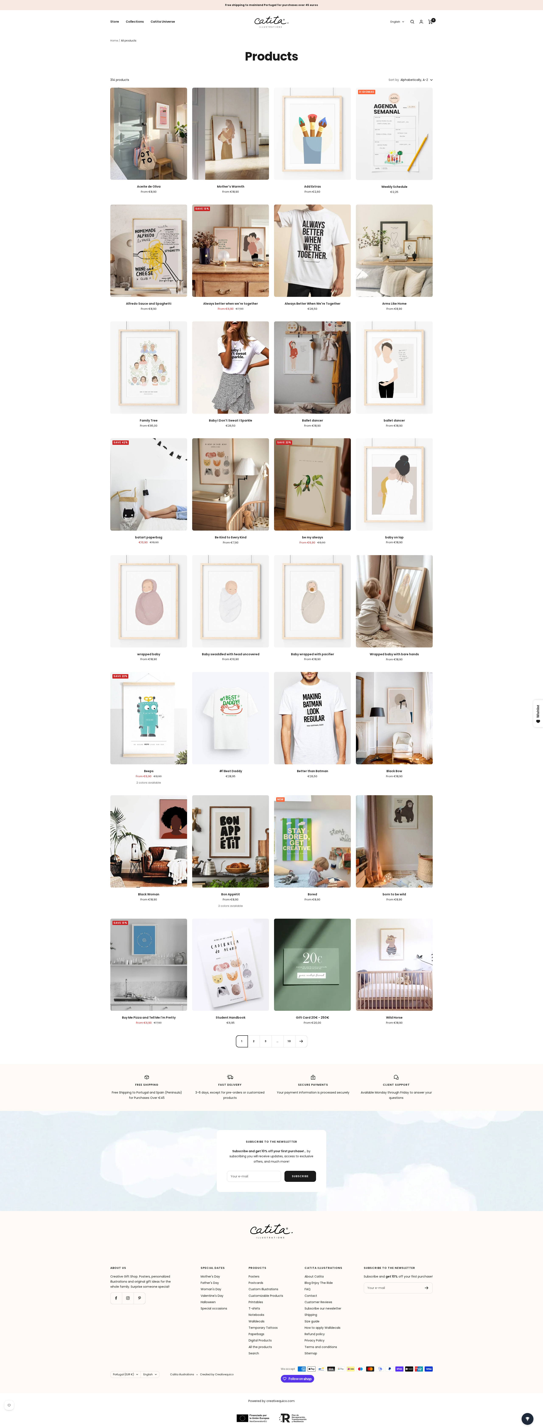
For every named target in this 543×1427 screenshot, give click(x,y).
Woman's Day (211, 1289)
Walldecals (257, 1321)
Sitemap (311, 1353)
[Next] (301, 1041)
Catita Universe (163, 22)
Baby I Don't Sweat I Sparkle (230, 420)
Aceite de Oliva (149, 186)
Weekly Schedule (394, 187)
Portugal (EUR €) (123, 1374)
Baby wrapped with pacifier (312, 654)
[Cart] (430, 22)
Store (114, 22)
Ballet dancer (312, 420)
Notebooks (256, 1315)
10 (289, 1041)
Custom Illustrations (263, 1289)
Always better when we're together (230, 304)
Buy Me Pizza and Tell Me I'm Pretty (149, 1017)
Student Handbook (230, 1017)
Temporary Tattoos (263, 1328)
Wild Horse (394, 1017)
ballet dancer (394, 420)
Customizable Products (266, 1296)
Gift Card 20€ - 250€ (312, 1017)
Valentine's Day (212, 1296)
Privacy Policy (315, 1340)
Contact (311, 1296)
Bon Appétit (230, 894)
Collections (135, 22)
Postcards (256, 1283)
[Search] (412, 22)
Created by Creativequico (217, 1374)
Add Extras (312, 186)
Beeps (149, 771)
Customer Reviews (318, 1302)
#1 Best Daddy (230, 771)
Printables (256, 1302)
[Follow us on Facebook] (116, 1298)
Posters (254, 1276)
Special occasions (214, 1308)
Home (114, 40)
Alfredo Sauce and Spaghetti (148, 304)
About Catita (314, 1276)
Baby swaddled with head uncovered (230, 654)
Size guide (312, 1321)
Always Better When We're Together (312, 304)
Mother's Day (210, 1276)
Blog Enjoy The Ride (319, 1283)
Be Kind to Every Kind (230, 537)
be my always (312, 537)
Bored (312, 894)
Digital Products (260, 1340)
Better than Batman (312, 771)
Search (254, 1353)
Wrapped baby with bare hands (394, 654)
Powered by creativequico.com (271, 1401)
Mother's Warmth (230, 186)
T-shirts (254, 1308)
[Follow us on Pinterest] (139, 1298)
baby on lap (394, 537)
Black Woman (148, 894)
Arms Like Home (394, 304)
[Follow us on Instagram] (128, 1298)
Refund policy (315, 1334)
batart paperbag (148, 537)
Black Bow (394, 771)
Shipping (311, 1315)
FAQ (308, 1289)
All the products (260, 1347)
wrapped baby (148, 654)
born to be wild (394, 894)
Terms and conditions (321, 1347)
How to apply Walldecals (322, 1328)
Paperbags (256, 1334)
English (395, 22)
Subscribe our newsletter (323, 1308)
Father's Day (210, 1283)
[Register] (426, 1287)
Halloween (208, 1302)
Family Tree (149, 420)
